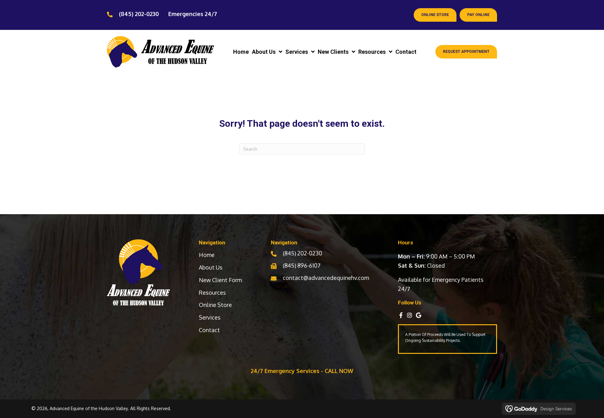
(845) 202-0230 (139, 13)
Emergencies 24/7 (192, 13)
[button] (401, 315)
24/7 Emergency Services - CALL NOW (302, 370)
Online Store (215, 304)
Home (207, 254)
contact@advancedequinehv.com (326, 277)
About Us (210, 267)
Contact (209, 329)
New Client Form (220, 279)
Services (210, 317)
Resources (212, 292)
